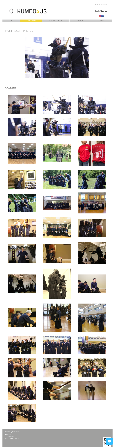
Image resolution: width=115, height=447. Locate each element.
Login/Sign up (101, 11)
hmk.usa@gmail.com (12, 438)
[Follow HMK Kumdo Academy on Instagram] (99, 16)
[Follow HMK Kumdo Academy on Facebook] (102, 16)
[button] (100, 21)
